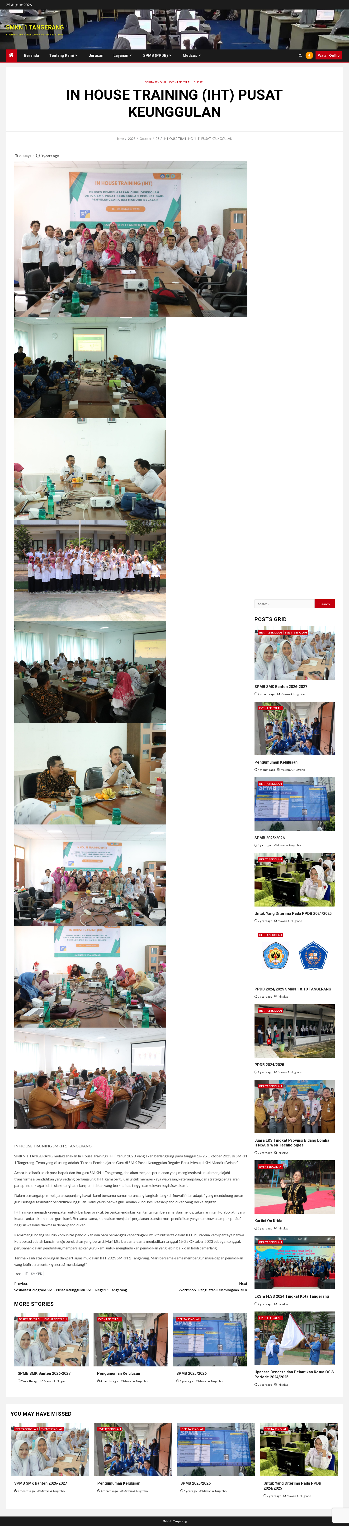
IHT (25, 1274)
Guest (198, 82)
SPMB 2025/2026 (191, 1373)
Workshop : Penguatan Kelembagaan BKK (213, 1286)
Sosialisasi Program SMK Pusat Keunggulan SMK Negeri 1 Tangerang (70, 1286)
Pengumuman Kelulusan (118, 1373)
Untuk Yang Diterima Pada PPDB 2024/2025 (293, 913)
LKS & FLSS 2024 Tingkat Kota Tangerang (292, 1296)
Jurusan (96, 55)
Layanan (120, 55)
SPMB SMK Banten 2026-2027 (44, 1373)
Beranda (31, 55)
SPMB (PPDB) (155, 55)
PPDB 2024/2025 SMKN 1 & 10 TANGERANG (293, 989)
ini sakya (25, 156)
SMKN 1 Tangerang (35, 27)
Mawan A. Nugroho (56, 1381)
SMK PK (36, 1274)
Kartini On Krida (268, 1221)
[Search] (300, 55)
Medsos (190, 55)
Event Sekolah (180, 82)
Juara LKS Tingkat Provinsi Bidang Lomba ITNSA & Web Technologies (292, 1143)
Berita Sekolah (156, 82)
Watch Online (329, 55)
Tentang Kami (61, 55)
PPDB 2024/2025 (269, 1065)
